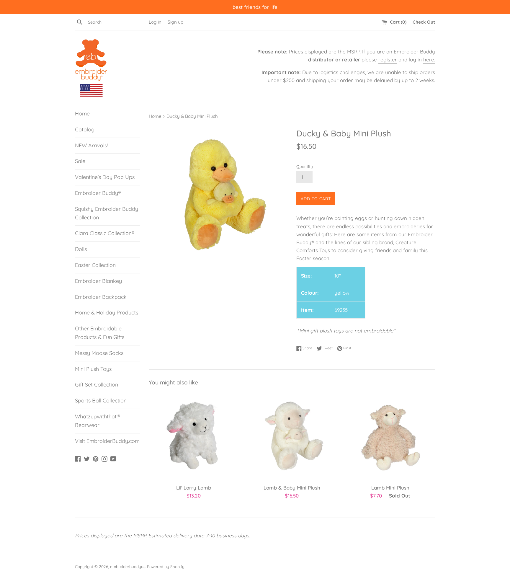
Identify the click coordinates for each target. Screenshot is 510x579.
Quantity (304, 166)
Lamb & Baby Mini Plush (292, 488)
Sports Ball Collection (101, 400)
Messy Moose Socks (99, 353)
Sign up (175, 22)
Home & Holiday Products (106, 312)
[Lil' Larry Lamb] (193, 436)
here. (429, 59)
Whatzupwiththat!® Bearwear (97, 420)
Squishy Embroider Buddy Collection (106, 213)
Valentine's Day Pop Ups (105, 177)
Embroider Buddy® (98, 193)
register (387, 59)
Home (82, 113)
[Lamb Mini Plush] (390, 436)
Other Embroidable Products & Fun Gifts (99, 332)
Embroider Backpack (101, 296)
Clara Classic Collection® (105, 233)
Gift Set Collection (96, 384)
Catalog (84, 129)
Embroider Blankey (98, 281)
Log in (155, 22)
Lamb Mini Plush (390, 488)
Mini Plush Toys (93, 369)
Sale (80, 161)
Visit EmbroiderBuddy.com (107, 441)
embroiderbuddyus (127, 566)
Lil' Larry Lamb (193, 488)
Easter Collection (95, 265)
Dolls (81, 249)
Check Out (424, 22)
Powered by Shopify (165, 566)
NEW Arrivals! (91, 145)
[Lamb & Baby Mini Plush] (291, 436)
